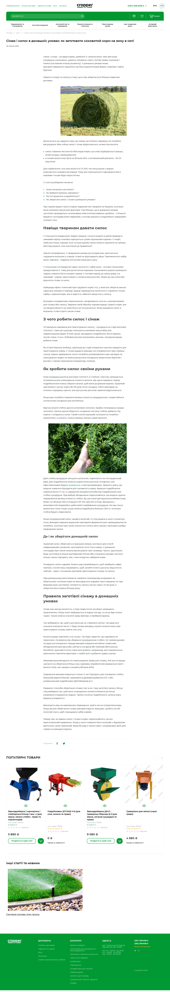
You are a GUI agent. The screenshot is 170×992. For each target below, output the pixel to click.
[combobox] (47, 16)
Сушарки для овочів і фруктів (84, 979)
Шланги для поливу (79, 976)
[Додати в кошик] (41, 841)
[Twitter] (63, 743)
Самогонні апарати (79, 958)
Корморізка (75, 965)
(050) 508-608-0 (141, 944)
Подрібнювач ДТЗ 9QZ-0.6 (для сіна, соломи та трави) (64, 812)
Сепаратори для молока (81, 969)
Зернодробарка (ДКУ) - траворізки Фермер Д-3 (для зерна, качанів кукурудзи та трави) (102, 815)
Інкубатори (75, 961)
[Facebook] (57, 743)
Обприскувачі (76, 972)
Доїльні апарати (77, 945)
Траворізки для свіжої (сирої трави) (141, 812)
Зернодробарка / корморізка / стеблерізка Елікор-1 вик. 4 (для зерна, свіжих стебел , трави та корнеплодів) (25, 815)
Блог (18, 33)
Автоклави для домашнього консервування (83, 950)
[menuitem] (13, 6)
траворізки (74, 485)
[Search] (81, 16)
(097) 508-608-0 (141, 941)
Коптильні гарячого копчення (84, 954)
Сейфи (73, 983)
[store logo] (85, 6)
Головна (9, 33)
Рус (155, 6)
